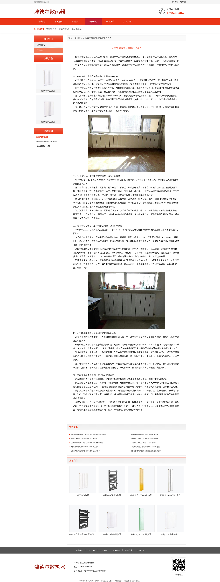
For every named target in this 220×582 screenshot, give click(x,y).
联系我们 (183, 2)
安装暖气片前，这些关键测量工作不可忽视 (145, 447)
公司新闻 (41, 45)
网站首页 (42, 21)
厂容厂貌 (127, 21)
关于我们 (174, 2)
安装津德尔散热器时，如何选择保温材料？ (85, 451)
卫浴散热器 (77, 29)
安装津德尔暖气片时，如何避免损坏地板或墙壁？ (88, 443)
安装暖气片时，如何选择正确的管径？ (144, 443)
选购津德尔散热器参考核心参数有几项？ (144, 434)
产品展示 (76, 21)
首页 (70, 38)
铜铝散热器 (64, 29)
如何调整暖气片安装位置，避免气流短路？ (85, 447)
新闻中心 (93, 21)
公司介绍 (59, 21)
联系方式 (110, 21)
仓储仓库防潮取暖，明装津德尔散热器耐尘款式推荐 (88, 434)
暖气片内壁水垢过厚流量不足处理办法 (84, 439)
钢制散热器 (51, 29)
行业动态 (41, 50)
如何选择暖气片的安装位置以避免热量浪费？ (146, 451)
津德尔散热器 (91, 57)
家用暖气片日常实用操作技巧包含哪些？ (144, 439)
